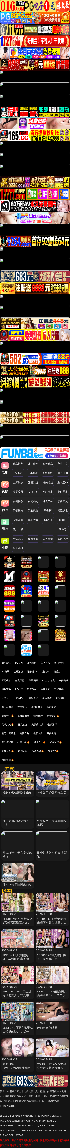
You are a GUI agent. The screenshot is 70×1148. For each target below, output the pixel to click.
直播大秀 (51, 733)
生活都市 (18, 539)
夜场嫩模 (47, 698)
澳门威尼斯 (7, 742)
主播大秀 (45, 689)
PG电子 (6, 671)
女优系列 (33, 501)
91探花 (33, 491)
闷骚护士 (63, 510)
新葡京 (57, 671)
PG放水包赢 (48, 680)
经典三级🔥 (24, 742)
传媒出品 (18, 529)
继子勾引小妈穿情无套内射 (17, 823)
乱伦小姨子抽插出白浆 (17, 885)
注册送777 (32, 671)
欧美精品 (48, 463)
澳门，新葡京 (9, 733)
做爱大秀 (38, 733)
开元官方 (23, 724)
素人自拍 (63, 473)
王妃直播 (59, 689)
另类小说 (18, 548)
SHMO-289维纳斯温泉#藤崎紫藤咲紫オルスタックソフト (17, 922)
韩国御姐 (33, 482)
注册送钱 (18, 671)
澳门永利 (59, 662)
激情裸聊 (38, 715)
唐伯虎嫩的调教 (47, 1028)
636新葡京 (23, 715)
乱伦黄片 (6, 698)
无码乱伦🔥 (8, 724)
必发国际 (60, 698)
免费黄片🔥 (53, 715)
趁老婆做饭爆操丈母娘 (17, 793)
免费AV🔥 (53, 751)
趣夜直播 (33, 698)
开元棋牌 (32, 662)
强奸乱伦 (33, 463)
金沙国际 (52, 724)
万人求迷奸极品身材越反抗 (17, 854)
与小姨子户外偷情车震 (51, 793)
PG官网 (19, 662)
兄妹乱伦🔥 (56, 742)
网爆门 (62, 520)
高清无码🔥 (38, 751)
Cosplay (47, 473)
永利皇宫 (51, 707)
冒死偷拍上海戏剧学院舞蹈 (51, 823)
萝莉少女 (63, 463)
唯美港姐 (48, 482)
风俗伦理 (63, 539)
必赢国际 (20, 680)
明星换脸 (33, 510)
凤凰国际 (33, 680)
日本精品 (33, 473)
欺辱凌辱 (18, 491)
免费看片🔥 (8, 715)
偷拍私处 (20, 698)
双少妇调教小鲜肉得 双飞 (52, 854)
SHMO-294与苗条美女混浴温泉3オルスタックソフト (52, 995)
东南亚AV (62, 482)
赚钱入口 (23, 751)
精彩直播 (6, 689)
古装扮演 (18, 501)
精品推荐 (18, 463)
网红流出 (48, 491)
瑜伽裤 (48, 510)
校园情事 (33, 539)
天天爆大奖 (37, 724)
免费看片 (24, 733)
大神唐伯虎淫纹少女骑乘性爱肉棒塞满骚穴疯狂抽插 (51, 1067)
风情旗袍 (18, 510)
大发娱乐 (22, 707)
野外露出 (63, 491)
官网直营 (45, 662)
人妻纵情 (48, 539)
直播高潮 (63, 680)
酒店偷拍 (32, 689)
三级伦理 (18, 473)
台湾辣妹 (18, 482)
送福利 (45, 671)
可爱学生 (48, 501)
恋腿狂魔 (63, 501)
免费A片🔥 (40, 742)
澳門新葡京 (37, 707)
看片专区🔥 (8, 751)
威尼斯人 (6, 662)
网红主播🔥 (8, 759)
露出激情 (33, 520)
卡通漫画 (18, 520)
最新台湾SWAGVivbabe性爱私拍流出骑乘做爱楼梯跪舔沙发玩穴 (17, 1069)
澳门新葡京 (7, 707)
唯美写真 (48, 520)
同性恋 (62, 529)
